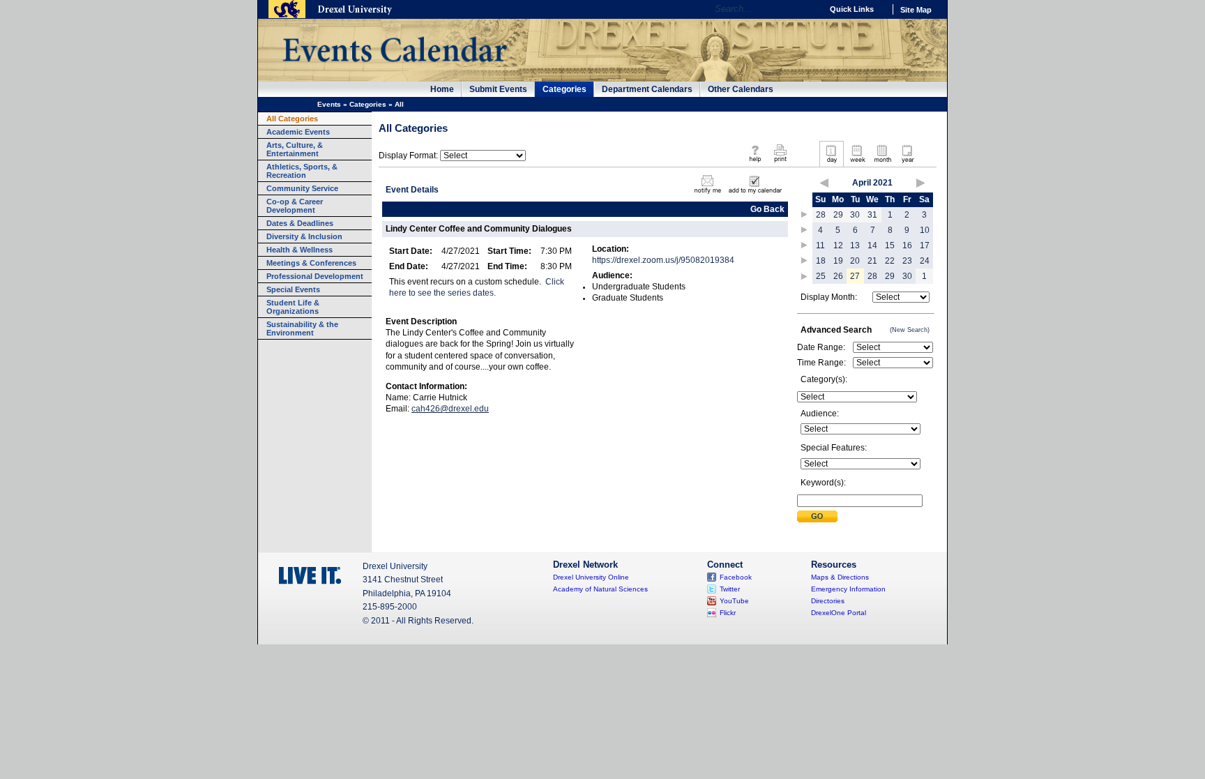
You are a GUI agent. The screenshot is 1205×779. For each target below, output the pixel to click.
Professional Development (314, 276)
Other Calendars (740, 89)
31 (872, 215)
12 (838, 245)
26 (838, 276)
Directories (827, 601)
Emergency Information (848, 589)
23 (907, 261)
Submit (817, 516)
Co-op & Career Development (294, 205)
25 (821, 276)
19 (838, 261)
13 (855, 245)
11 (820, 245)
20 (855, 261)
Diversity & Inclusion (304, 236)
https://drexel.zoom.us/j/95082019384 (663, 260)
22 (890, 261)
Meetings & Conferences (311, 263)
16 (907, 245)
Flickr (728, 613)
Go (808, 9)
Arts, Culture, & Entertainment (294, 149)
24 (925, 261)
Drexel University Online (591, 577)
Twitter (730, 589)
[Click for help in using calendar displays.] (754, 163)
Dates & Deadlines (299, 223)
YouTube (734, 601)
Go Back (767, 209)
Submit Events (498, 89)
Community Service (302, 188)
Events (329, 104)
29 (838, 215)
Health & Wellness (299, 249)
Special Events (293, 289)
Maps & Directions (840, 577)
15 (890, 245)
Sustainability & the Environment (302, 328)
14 (872, 245)
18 (821, 261)
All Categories (292, 118)
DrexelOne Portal (838, 613)
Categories (564, 89)
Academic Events (298, 132)
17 (925, 245)
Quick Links (852, 9)
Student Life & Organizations (292, 306)
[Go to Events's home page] (394, 69)
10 (925, 230)
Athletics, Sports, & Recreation (302, 170)
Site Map (916, 10)
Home (442, 89)
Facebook (736, 577)
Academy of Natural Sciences (600, 589)
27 (855, 276)
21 (872, 261)
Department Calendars (647, 89)
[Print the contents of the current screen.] (779, 163)
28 (821, 215)
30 (855, 215)
